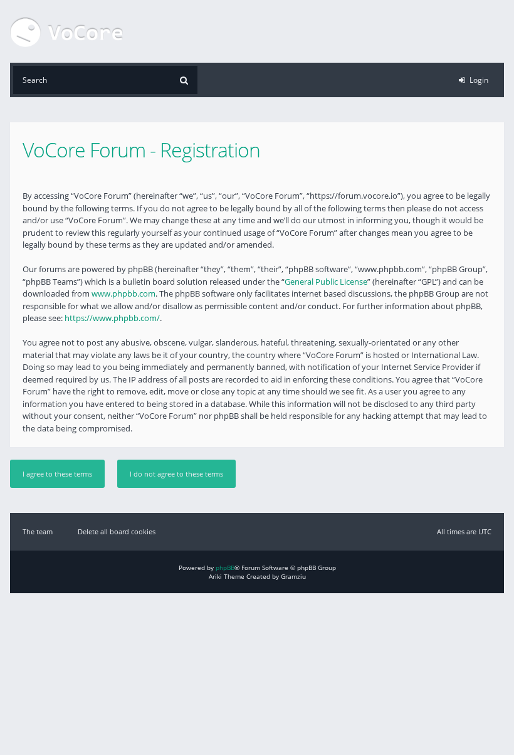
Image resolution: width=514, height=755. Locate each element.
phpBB (225, 567)
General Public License (326, 281)
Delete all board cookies (116, 531)
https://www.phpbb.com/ (112, 318)
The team (38, 531)
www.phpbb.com (123, 293)
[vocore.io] (66, 31)
